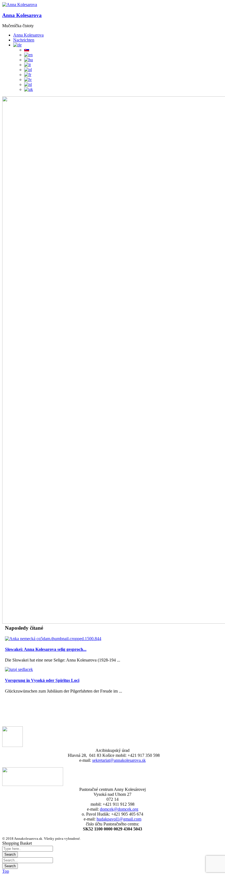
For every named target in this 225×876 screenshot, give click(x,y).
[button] (19, 4)
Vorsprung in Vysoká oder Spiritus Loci (42, 680)
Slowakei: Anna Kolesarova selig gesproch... (45, 649)
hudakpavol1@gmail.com (119, 819)
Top (5, 871)
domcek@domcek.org (119, 809)
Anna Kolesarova (22, 15)
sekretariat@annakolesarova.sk (119, 760)
